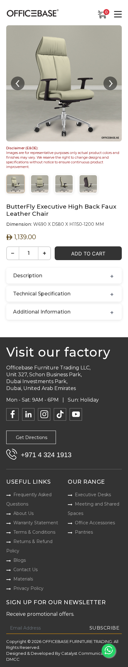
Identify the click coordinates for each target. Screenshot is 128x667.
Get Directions (31, 437)
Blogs (19, 560)
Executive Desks (93, 494)
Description (27, 276)
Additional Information (42, 312)
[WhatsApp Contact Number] (109, 651)
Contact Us (25, 569)
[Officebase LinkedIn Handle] (28, 414)
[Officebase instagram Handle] (44, 414)
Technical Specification (42, 294)
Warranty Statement (35, 523)
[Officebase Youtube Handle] (76, 414)
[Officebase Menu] (118, 14)
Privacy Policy (28, 588)
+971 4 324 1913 (46, 455)
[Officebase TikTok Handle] (60, 414)
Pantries (84, 532)
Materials (23, 579)
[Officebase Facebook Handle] (12, 414)
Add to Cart (88, 253)
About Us (23, 513)
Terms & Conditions (34, 532)
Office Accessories (95, 523)
